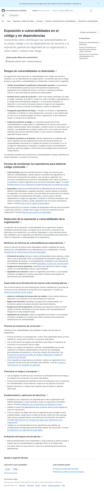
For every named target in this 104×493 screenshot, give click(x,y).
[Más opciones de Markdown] (98, 32)
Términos (22, 485)
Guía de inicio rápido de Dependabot (35, 203)
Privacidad (30, 485)
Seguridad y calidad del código (23, 21)
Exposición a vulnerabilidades (88, 21)
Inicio (8, 21)
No (16, 469)
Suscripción (14, 15)
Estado (37, 485)
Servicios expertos (54, 485)
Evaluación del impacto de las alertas (22, 436)
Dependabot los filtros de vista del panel (52, 263)
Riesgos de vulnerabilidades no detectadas (29, 71)
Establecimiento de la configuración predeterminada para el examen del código (38, 184)
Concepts (39, 21)
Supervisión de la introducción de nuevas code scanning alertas (35, 283)
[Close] (98, 3)
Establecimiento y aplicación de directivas (25, 395)
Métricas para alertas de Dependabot (36, 212)
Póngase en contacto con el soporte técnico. (69, 471)
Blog (63, 485)
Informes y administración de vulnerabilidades (60, 21)
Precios (44, 485)
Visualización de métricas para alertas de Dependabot (25, 252)
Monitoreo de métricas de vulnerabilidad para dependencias (33, 243)
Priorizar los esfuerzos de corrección (22, 326)
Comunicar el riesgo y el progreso (20, 371)
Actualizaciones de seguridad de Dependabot (24, 430)
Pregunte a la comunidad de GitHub (67, 469)
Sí (8, 469)
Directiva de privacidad (10, 473)
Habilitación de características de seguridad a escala (41, 404)
